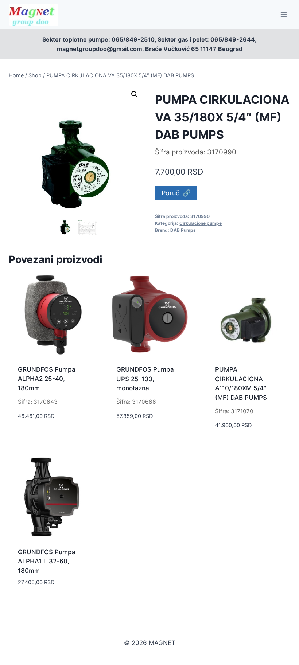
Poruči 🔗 (176, 193)
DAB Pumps (183, 230)
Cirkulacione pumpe (200, 223)
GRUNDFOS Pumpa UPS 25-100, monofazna (145, 379)
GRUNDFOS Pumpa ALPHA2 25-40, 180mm (46, 379)
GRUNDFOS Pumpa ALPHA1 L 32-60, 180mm (46, 561)
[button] (134, 94)
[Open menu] (283, 14)
